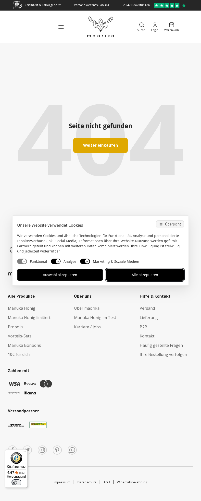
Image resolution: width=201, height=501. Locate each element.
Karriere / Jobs (87, 327)
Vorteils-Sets (19, 336)
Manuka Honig (21, 308)
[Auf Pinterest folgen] (57, 450)
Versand (147, 308)
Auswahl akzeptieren (60, 274)
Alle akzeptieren (145, 274)
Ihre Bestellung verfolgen (163, 354)
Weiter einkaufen (100, 145)
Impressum (62, 482)
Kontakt (147, 336)
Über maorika (87, 308)
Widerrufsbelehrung (132, 482)
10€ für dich (19, 354)
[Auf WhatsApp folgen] (72, 450)
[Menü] (25, 452)
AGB (106, 482)
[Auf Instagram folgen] (42, 450)
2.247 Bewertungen (136, 5)
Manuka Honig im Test (95, 317)
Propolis (15, 327)
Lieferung (149, 317)
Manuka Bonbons (24, 345)
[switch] (16, 482)
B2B (143, 327)
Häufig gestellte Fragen (161, 345)
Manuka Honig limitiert (29, 317)
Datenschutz (86, 482)
